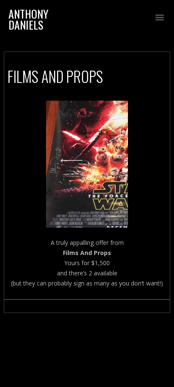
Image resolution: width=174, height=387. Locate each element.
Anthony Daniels (28, 19)
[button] (160, 18)
